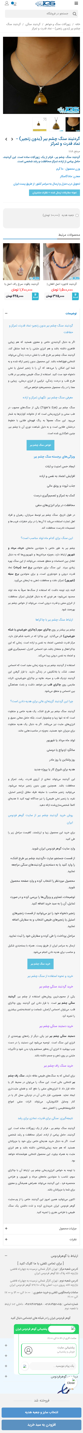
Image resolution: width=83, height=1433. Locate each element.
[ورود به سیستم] (7, 4)
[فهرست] (76, 4)
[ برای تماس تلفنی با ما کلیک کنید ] (40, 1263)
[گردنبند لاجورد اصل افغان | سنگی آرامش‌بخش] (61, 261)
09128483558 (34, 1304)
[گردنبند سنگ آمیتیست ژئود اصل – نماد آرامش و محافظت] (12, 140)
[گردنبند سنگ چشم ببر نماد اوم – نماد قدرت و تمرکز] (6, 140)
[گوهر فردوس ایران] (45, 4)
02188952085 (53, 1304)
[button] (41, 313)
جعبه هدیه (58, 215)
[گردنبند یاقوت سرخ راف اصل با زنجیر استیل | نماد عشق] (21, 261)
